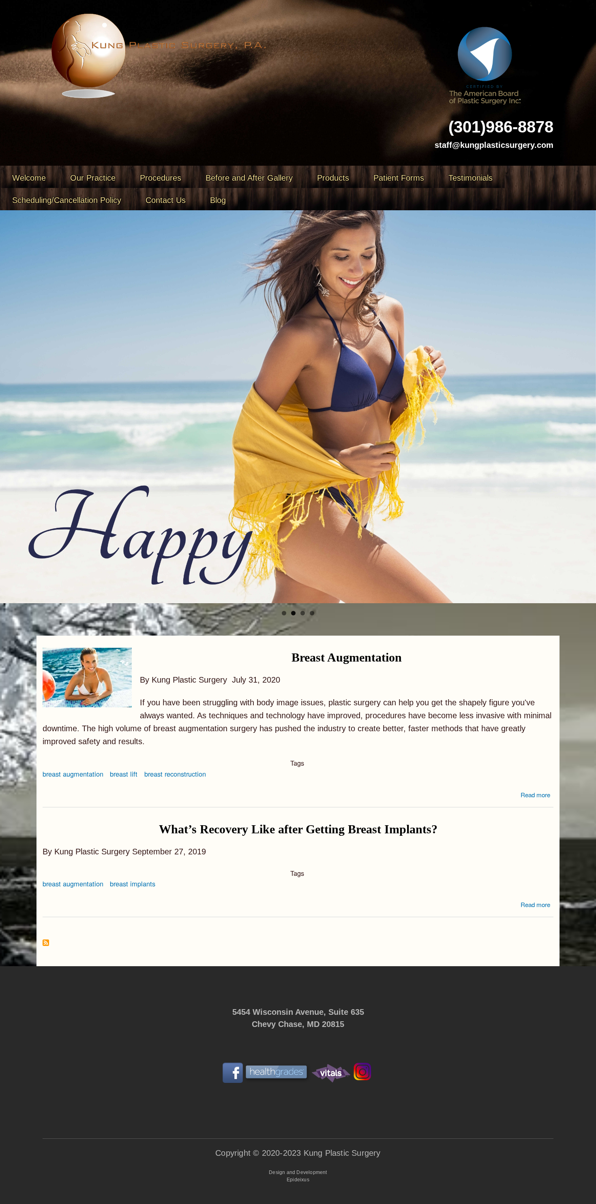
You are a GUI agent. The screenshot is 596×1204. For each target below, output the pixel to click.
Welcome (29, 177)
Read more (535, 794)
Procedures (160, 177)
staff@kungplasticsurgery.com (494, 145)
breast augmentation (73, 774)
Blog (218, 200)
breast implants (132, 883)
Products (333, 177)
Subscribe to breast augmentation (46, 943)
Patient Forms (398, 177)
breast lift (123, 774)
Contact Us (166, 200)
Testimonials (470, 177)
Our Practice (93, 177)
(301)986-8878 (500, 127)
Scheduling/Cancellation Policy (66, 200)
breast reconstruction (175, 774)
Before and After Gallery (249, 177)
